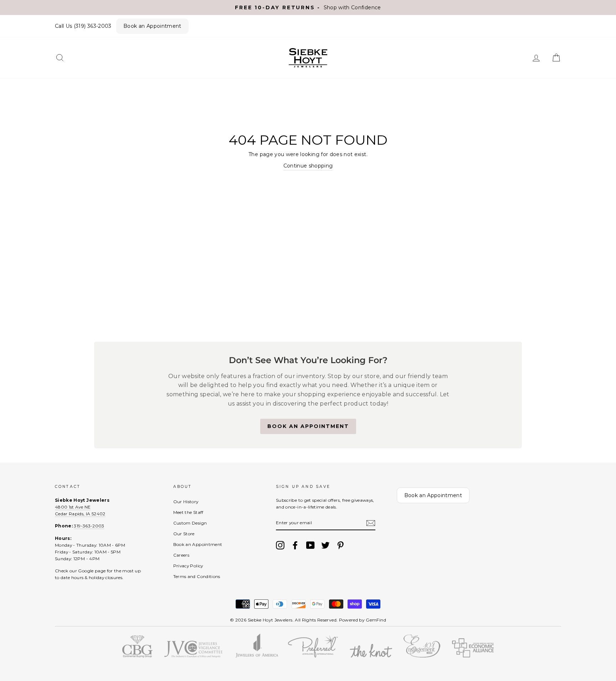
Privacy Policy (188, 565)
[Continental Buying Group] (137, 655)
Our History (186, 501)
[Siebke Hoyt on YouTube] (310, 545)
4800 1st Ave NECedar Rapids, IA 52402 (80, 510)
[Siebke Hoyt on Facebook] (295, 545)
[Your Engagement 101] (422, 655)
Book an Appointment (152, 26)
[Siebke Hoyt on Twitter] (325, 545)
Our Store (184, 533)
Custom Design (190, 523)
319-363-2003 (89, 525)
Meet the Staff (188, 512)
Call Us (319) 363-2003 (83, 26)
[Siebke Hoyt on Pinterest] (340, 545)
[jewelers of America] (256, 655)
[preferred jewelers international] (313, 655)
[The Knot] (371, 655)
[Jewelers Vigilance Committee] (193, 655)
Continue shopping (308, 165)
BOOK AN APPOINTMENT (308, 426)
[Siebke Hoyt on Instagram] (280, 545)
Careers (181, 555)
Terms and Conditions (196, 576)
